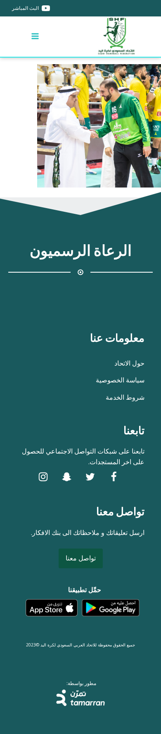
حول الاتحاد (129, 363)
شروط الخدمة (125, 397)
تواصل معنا (81, 558)
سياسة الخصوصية (120, 379)
